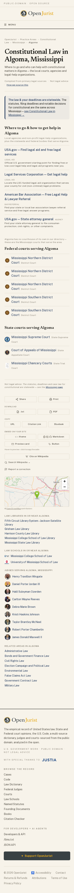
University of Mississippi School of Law (34, 562)
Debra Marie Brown (23, 606)
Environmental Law (16, 670)
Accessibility (41, 872)
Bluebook (59, 424)
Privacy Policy (12, 883)
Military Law (12, 685)
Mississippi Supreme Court (30, 337)
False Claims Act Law (18, 675)
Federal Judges (13, 789)
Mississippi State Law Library (22, 542)
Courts (8, 794)
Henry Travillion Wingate (27, 576)
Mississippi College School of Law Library (30, 538)
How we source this (17, 85)
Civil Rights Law (14, 660)
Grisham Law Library (17, 528)
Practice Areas (28, 39)
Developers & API (14, 834)
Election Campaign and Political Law (27, 665)
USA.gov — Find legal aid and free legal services (33, 152)
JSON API (10, 844)
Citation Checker (14, 818)
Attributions (39, 878)
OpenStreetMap (13, 508)
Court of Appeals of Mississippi (33, 350)
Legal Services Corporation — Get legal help (36, 174)
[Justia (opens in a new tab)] (49, 759)
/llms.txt (9, 839)
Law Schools (11, 799)
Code (7, 779)
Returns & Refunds (15, 878)
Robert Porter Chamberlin (28, 629)
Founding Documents (17, 809)
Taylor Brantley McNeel (26, 622)
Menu (12, 24)
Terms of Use (59, 878)
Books (8, 813)
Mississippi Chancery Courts (31, 363)
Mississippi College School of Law (31, 556)
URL (12, 424)
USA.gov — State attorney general (29, 219)
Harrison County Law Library (22, 533)
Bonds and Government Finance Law (27, 655)
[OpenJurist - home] (37, 13)
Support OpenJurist (37, 855)
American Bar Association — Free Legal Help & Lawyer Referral (36, 197)
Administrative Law (16, 651)
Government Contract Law (21, 680)
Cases (7, 774)
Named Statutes (14, 804)
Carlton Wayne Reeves (26, 599)
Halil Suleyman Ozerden (26, 591)
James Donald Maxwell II (27, 637)
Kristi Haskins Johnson (25, 614)
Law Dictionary (13, 784)
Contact (61, 872)
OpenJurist (11, 39)
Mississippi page (54, 387)
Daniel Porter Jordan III (26, 584)
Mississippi (19, 42)
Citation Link (34, 424)
